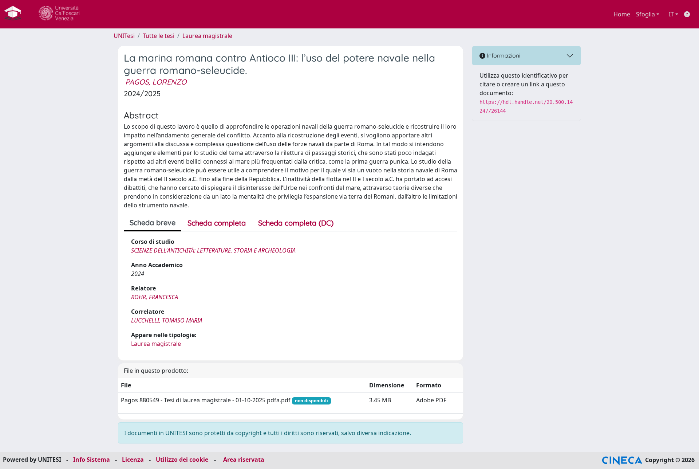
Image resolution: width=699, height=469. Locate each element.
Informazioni (502, 55)
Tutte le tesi (158, 36)
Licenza (133, 460)
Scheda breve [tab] (152, 222)
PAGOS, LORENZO (155, 81)
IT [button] (671, 14)
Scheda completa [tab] (216, 222)
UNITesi (124, 36)
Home (621, 14)
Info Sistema (91, 460)
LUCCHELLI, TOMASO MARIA (166, 320)
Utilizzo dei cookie (182, 460)
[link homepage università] (59, 14)
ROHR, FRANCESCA (154, 297)
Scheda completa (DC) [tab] (295, 222)
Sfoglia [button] (645, 14)
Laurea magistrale (207, 36)
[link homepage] (15, 14)
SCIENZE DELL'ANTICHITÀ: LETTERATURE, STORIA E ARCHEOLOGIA (213, 250)
